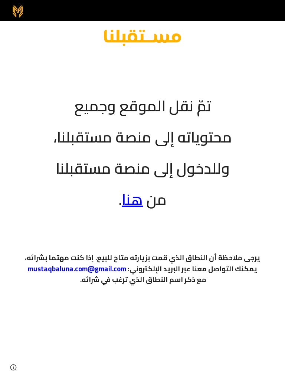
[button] (13, 367)
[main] (142, 148)
